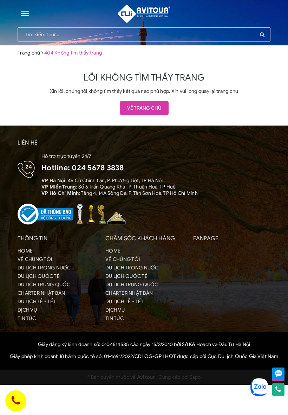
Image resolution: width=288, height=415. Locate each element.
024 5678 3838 (98, 167)
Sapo (195, 377)
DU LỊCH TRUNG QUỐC (44, 285)
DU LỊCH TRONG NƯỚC (44, 268)
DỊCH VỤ (27, 310)
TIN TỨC (27, 318)
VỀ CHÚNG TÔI (35, 259)
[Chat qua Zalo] (278, 374)
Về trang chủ (144, 108)
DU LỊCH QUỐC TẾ (39, 276)
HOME (25, 251)
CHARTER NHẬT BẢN (41, 293)
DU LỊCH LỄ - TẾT (37, 302)
